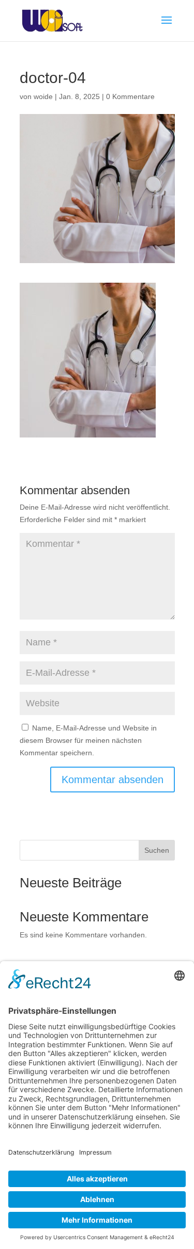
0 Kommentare (130, 96)
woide (43, 96)
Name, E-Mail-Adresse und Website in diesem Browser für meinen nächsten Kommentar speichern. (88, 740)
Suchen (156, 850)
